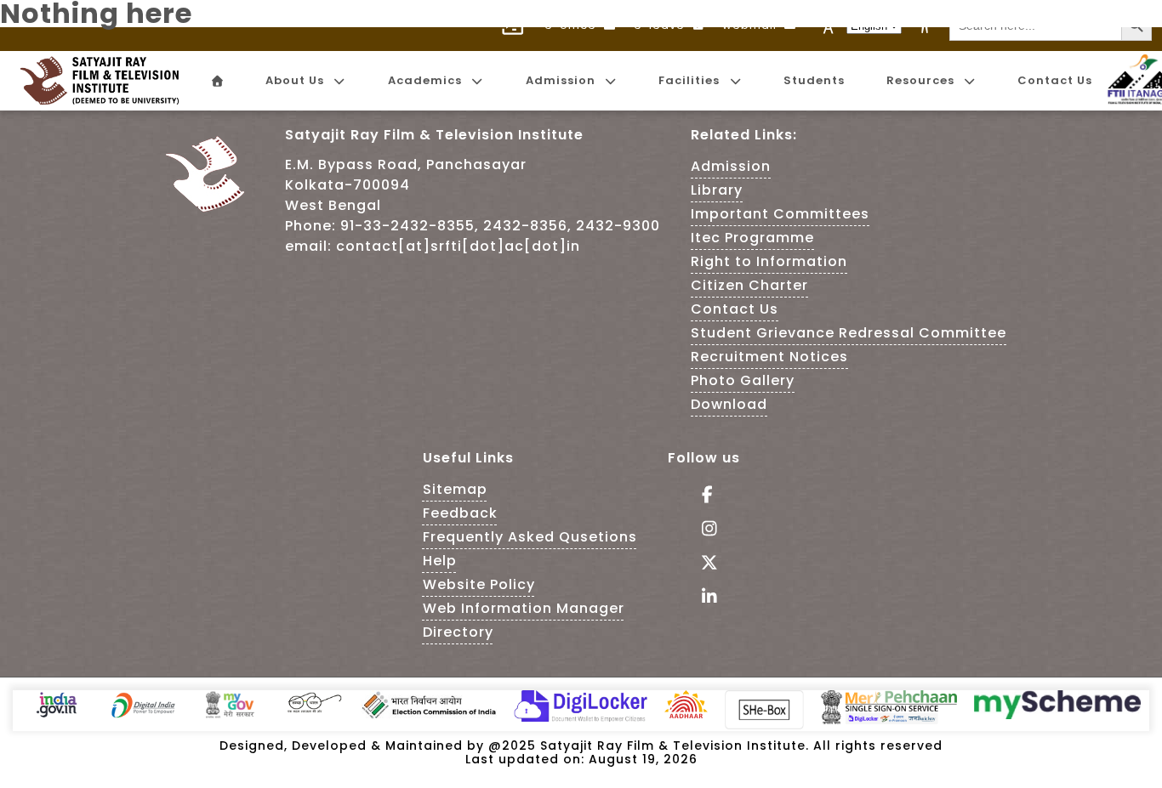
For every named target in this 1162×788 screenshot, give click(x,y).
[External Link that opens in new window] (56, 714)
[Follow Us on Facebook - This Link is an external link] (704, 496)
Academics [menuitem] (425, 80)
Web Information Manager (523, 608)
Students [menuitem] (814, 80)
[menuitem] (216, 81)
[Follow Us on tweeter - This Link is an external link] (704, 564)
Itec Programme (752, 237)
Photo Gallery (743, 380)
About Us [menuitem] (294, 80)
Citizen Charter (749, 285)
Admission (731, 166)
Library (717, 190)
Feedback (460, 513)
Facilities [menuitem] (689, 80)
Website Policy (479, 584)
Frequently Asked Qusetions (530, 537)
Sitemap (455, 489)
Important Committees (780, 214)
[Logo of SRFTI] (105, 80)
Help (440, 560)
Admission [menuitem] (560, 80)
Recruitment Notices (769, 356)
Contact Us (734, 309)
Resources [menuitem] (920, 80)
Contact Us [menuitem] (1054, 80)
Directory (458, 632)
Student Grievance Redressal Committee (848, 333)
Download (729, 404)
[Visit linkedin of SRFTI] (704, 598)
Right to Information (769, 261)
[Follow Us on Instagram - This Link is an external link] (704, 530)
